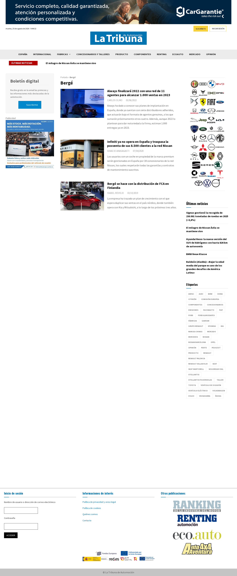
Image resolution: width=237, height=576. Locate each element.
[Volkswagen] (207, 186)
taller (220, 380)
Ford (190, 315)
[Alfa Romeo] (194, 87)
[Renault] (220, 159)
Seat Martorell (196, 369)
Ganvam (205, 321)
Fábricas (62, 54)
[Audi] (203, 87)
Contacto (87, 520)
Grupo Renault (195, 326)
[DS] (194, 105)
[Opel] (194, 159)
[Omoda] (220, 150)
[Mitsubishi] (203, 150)
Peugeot (216, 347)
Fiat (221, 310)
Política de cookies (92, 508)
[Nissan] (211, 150)
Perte (204, 347)
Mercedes (193, 337)
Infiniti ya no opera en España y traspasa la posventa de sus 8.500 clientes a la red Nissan (139, 144)
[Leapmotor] (211, 132)
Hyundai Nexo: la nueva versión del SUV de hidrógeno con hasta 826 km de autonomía (95, 63)
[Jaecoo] (220, 114)
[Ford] (220, 105)
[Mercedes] (211, 141)
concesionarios (215, 304)
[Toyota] (199, 186)
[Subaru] (203, 177)
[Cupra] (203, 96)
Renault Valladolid (198, 364)
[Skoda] (218, 168)
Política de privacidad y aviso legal (99, 501)
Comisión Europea (210, 299)
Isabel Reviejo (115, 192)
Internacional (42, 54)
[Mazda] (203, 141)
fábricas (192, 321)
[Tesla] (220, 177)
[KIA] (220, 123)
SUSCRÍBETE (201, 29)
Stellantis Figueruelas (200, 380)
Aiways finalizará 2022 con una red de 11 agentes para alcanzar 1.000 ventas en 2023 (138, 93)
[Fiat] (211, 105)
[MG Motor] (220, 141)
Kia (222, 326)
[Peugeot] (203, 159)
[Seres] (207, 168)
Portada (64, 77)
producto (193, 353)
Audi (201, 294)
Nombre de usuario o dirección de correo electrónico (29, 502)
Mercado (194, 54)
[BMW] (211, 87)
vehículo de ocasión (211, 385)
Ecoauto (177, 54)
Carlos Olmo (114, 100)
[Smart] (194, 177)
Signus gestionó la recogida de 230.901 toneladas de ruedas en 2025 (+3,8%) (207, 216)
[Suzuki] (211, 177)
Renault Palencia (196, 358)
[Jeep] (203, 123)
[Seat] (196, 168)
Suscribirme (32, 104)
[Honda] (194, 114)
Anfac (191, 294)
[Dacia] (211, 96)
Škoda (218, 396)
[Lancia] (194, 132)
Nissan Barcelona (197, 342)
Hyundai (212, 326)
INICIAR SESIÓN (218, 28)
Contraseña (9, 518)
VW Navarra (204, 396)
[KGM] (211, 123)
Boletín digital (24, 81)
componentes (195, 304)
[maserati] (194, 141)
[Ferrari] (203, 105)
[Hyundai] (203, 114)
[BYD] (220, 87)
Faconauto (208, 310)
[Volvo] (216, 186)
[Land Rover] (203, 132)
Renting (162, 54)
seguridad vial (216, 369)
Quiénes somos (90, 514)
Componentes (142, 54)
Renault (207, 353)
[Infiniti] (211, 114)
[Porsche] (211, 159)
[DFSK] (220, 96)
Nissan (206, 337)
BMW (210, 294)
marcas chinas (195, 331)
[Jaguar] (194, 123)
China (220, 294)
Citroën (192, 299)
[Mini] (194, 150)
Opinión (211, 54)
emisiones (193, 310)
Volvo (191, 396)
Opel (213, 342)
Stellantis (193, 374)
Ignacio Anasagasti (118, 150)
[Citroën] (194, 96)
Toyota (192, 385)
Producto (121, 54)
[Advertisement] (118, 443)
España (23, 54)
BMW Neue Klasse (196, 254)
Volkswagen (218, 390)
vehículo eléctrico (198, 390)
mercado (211, 331)
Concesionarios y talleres (93, 54)
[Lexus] (220, 132)
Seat (214, 364)
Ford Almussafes (206, 315)
